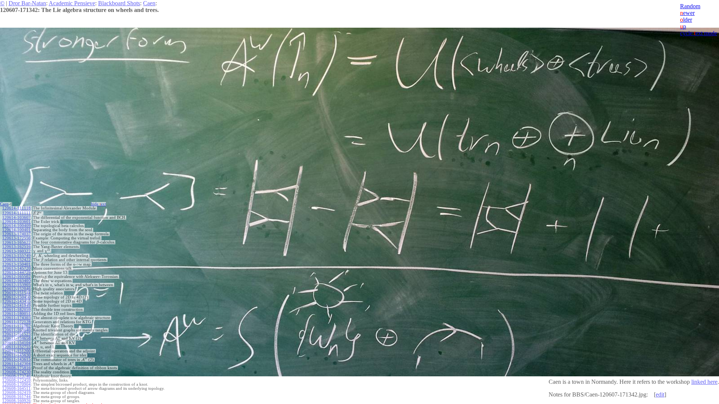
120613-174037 (16, 234)
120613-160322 (16, 251)
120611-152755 (16, 347)
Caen (149, 3)
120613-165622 (16, 243)
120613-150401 (16, 264)
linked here (704, 382)
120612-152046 (16, 289)
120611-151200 (16, 351)
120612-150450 (16, 297)
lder (686, 19)
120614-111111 (16, 213)
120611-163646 (16, 330)
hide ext (98, 204)
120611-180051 (16, 314)
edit (660, 394)
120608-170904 (16, 384)
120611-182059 (16, 309)
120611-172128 (16, 322)
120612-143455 (16, 301)
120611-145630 (16, 355)
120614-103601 (16, 222)
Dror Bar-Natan (27, 3)
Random (690, 6)
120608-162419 (16, 393)
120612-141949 (16, 305)
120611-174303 (16, 318)
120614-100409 (16, 226)
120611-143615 (16, 359)
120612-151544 (16, 293)
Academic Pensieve (72, 3)
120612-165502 (16, 277)
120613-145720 (16, 268)
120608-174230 (16, 372)
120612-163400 (16, 281)
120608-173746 (16, 376)
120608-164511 (16, 388)
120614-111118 (16, 208)
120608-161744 (16, 397)
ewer (687, 13)
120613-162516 (16, 247)
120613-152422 (16, 260)
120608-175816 (16, 368)
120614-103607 (16, 217)
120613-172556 (16, 238)
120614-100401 (16, 230)
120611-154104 (16, 343)
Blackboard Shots (119, 3)
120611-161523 (16, 334)
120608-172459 (16, 380)
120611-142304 (16, 364)
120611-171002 (16, 326)
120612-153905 (16, 285)
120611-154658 (16, 338)
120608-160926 (16, 401)
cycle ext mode (698, 33)
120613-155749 (16, 256)
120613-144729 (16, 272)
